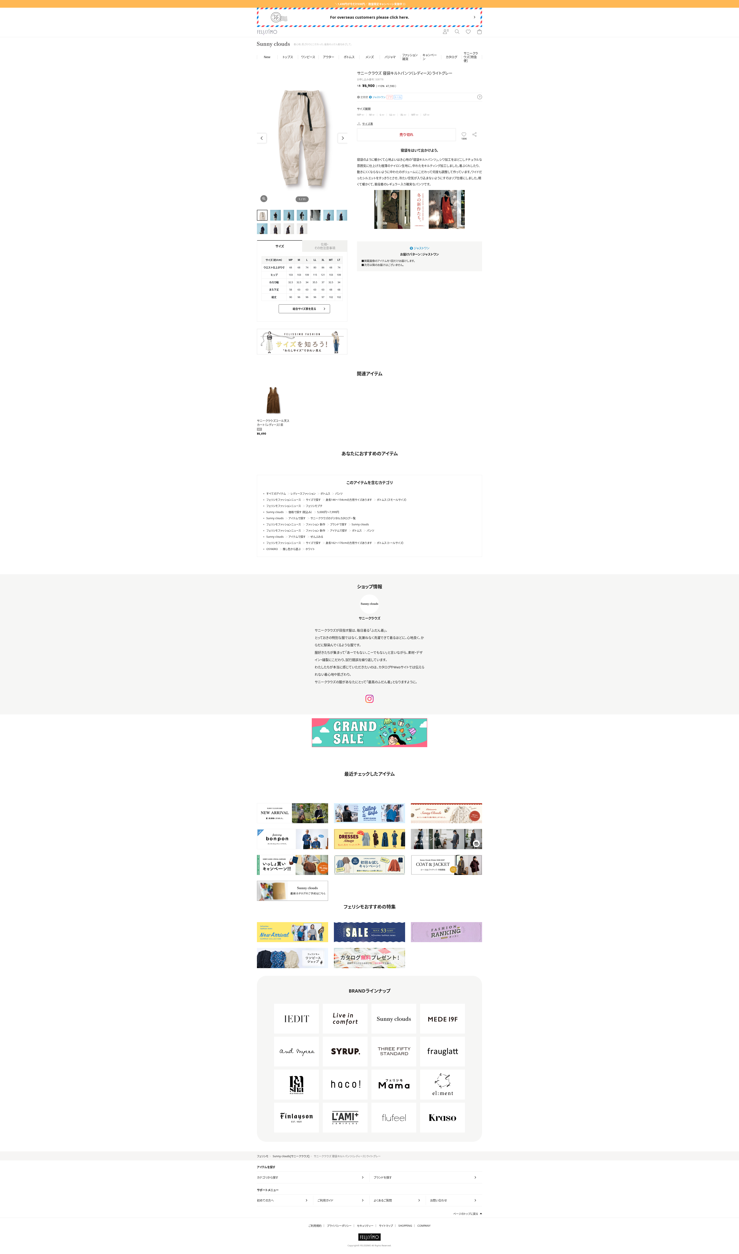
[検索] (457, 32)
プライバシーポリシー (339, 1225)
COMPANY (424, 1225)
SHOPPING (405, 1225)
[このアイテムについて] (479, 97)
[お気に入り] (468, 32)
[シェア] (474, 134)
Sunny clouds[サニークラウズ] (291, 1156)
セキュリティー (365, 1225)
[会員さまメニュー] (445, 32)
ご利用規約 (315, 1225)
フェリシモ (262, 1156)
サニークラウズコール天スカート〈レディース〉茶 (273, 423)
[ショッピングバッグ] (479, 32)
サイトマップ (386, 1225)
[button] (342, 138)
